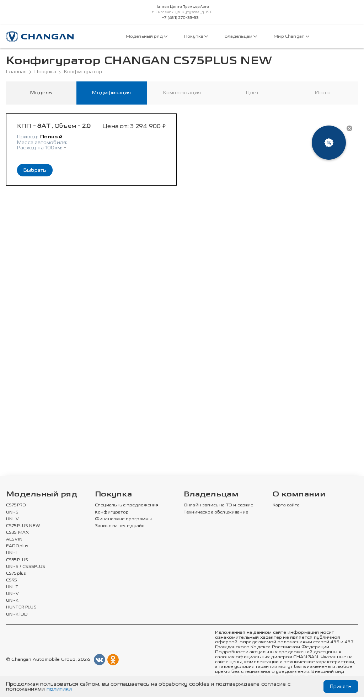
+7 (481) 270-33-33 (180, 18)
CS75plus (16, 573)
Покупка (194, 36)
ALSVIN (14, 539)
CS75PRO (16, 505)
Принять (341, 686)
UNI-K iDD (17, 614)
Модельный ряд (145, 36)
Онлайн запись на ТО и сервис (218, 505)
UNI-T (12, 587)
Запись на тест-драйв (119, 526)
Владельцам (239, 36)
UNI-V (12, 519)
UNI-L (12, 553)
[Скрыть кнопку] (349, 128)
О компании (299, 494)
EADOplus (17, 546)
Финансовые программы (123, 519)
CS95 (11, 580)
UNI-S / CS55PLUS (26, 567)
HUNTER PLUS (21, 607)
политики (59, 689)
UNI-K (12, 600)
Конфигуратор (83, 71)
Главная (16, 71)
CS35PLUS (17, 560)
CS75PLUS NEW (23, 526)
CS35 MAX (17, 533)
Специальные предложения (127, 505)
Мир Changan (290, 36)
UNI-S (12, 512)
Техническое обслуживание (216, 512)
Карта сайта (286, 505)
